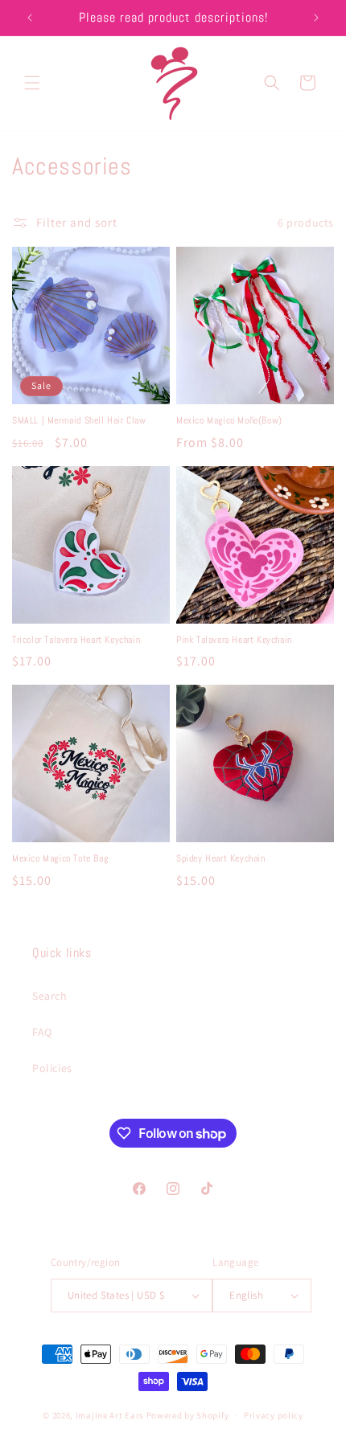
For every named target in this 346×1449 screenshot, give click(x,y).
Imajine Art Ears (110, 1414)
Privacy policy (273, 1415)
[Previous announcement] (29, 17)
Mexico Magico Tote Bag (60, 859)
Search (50, 996)
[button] (32, 82)
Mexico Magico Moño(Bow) (229, 421)
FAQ (42, 1032)
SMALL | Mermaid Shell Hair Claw (79, 421)
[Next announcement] (316, 17)
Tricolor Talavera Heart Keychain (76, 640)
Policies (52, 1068)
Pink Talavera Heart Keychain (234, 640)
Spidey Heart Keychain (221, 859)
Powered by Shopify (187, 1414)
